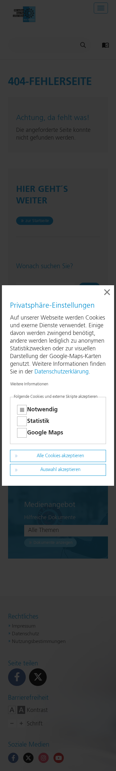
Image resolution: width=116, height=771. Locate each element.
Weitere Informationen (29, 384)
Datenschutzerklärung (61, 372)
